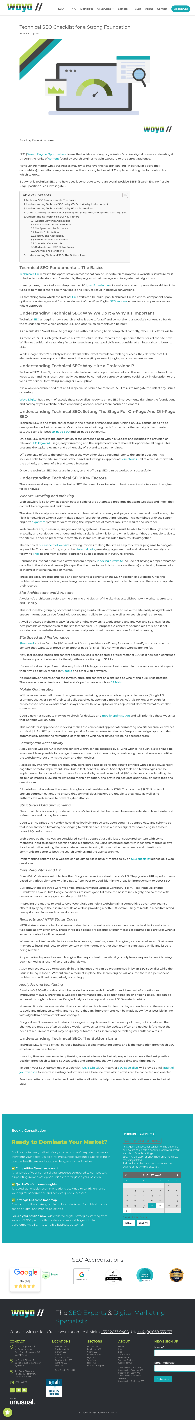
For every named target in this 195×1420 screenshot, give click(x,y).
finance (17, 1161)
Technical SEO (29, 274)
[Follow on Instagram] (18, 1390)
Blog (120, 1352)
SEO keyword (41, 443)
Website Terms (125, 1363)
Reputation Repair (95, 1365)
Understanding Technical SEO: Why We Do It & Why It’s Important (67, 204)
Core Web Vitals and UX (48, 243)
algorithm (38, 522)
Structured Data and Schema (52, 239)
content (53, 158)
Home (121, 1346)
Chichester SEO (62, 1349)
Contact (162, 9)
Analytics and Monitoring (49, 251)
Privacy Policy (124, 1357)
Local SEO (91, 1363)
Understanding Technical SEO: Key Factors (52, 216)
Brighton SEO (61, 1346)
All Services (104, 9)
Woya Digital (28, 399)
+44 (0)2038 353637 (154, 1332)
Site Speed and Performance (51, 228)
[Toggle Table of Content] (123, 195)
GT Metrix (117, 682)
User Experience (97, 285)
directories (129, 459)
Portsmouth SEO (62, 1357)
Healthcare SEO (94, 1349)
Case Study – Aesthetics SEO (131, 1381)
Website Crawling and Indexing (52, 221)
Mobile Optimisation (47, 232)
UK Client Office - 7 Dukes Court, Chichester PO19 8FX (28, 1363)
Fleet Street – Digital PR (65, 1370)
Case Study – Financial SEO (130, 1370)
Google (67, 671)
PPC (73, 9)
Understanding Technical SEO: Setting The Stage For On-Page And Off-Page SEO (77, 212)
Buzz (138, 9)
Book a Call (181, 9)
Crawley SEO (60, 1352)
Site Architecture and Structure (53, 224)
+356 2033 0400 (115, 1332)
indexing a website (110, 561)
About (149, 9)
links (36, 553)
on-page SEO (60, 431)
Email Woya (21, 1381)
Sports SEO (92, 1352)
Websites (91, 1360)
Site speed (27, 643)
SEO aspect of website (54, 545)
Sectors (122, 9)
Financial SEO (93, 1346)
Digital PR (86, 9)
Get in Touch (124, 1354)
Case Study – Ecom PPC (129, 1373)
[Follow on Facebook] (12, 1390)
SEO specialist (141, 859)
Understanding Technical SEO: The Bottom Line (56, 255)
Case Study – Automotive (130, 1367)
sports (49, 1161)
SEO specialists (128, 1067)
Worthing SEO (61, 1363)
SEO (61, 9)
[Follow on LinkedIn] (24, 1390)
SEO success (118, 301)
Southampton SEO (63, 1360)
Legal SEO (91, 1357)
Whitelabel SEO (94, 1354)
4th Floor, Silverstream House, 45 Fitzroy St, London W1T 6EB (26, 1374)
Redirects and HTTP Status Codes (54, 247)
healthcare (30, 1161)
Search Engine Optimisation (46, 154)
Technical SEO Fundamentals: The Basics (51, 200)
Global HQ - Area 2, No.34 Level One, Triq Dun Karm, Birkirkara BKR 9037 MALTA (27, 1350)
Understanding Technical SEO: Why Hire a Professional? (61, 208)
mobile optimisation (116, 715)
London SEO (60, 1354)
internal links (86, 549)
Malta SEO (59, 1365)
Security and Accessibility (49, 235)
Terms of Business (126, 1360)
